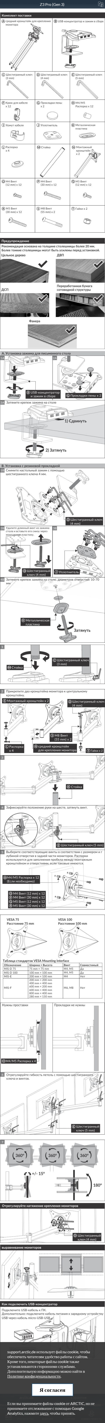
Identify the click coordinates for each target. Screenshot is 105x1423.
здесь (44, 1413)
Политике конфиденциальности (34, 1376)
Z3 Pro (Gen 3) (52, 4)
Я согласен (52, 1389)
